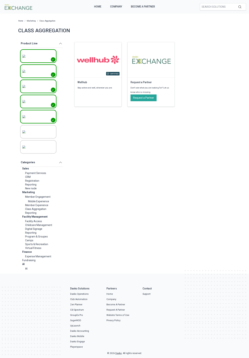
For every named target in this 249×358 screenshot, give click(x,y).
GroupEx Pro (76, 315)
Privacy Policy (113, 320)
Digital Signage (33, 228)
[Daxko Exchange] (18, 6)
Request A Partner (115, 310)
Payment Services (35, 173)
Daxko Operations (79, 294)
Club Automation (78, 299)
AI (23, 264)
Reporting (30, 184)
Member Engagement (37, 196)
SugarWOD (75, 320)
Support (147, 294)
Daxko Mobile (77, 336)
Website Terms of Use (117, 315)
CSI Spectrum (77, 310)
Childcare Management (38, 225)
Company (116, 6)
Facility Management (35, 216)
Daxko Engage (77, 341)
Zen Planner (76, 304)
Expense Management (38, 256)
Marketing (28, 192)
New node (31, 188)
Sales (25, 168)
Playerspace (76, 347)
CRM (28, 176)
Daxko (118, 353)
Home (97, 6)
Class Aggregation (35, 209)
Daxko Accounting (79, 331)
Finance (27, 251)
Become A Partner (143, 6)
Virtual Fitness (33, 248)
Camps (29, 240)
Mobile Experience (38, 201)
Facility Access (33, 221)
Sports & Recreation (36, 244)
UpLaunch (75, 325)
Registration (32, 180)
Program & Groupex (36, 236)
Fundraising (29, 260)
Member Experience (36, 205)
